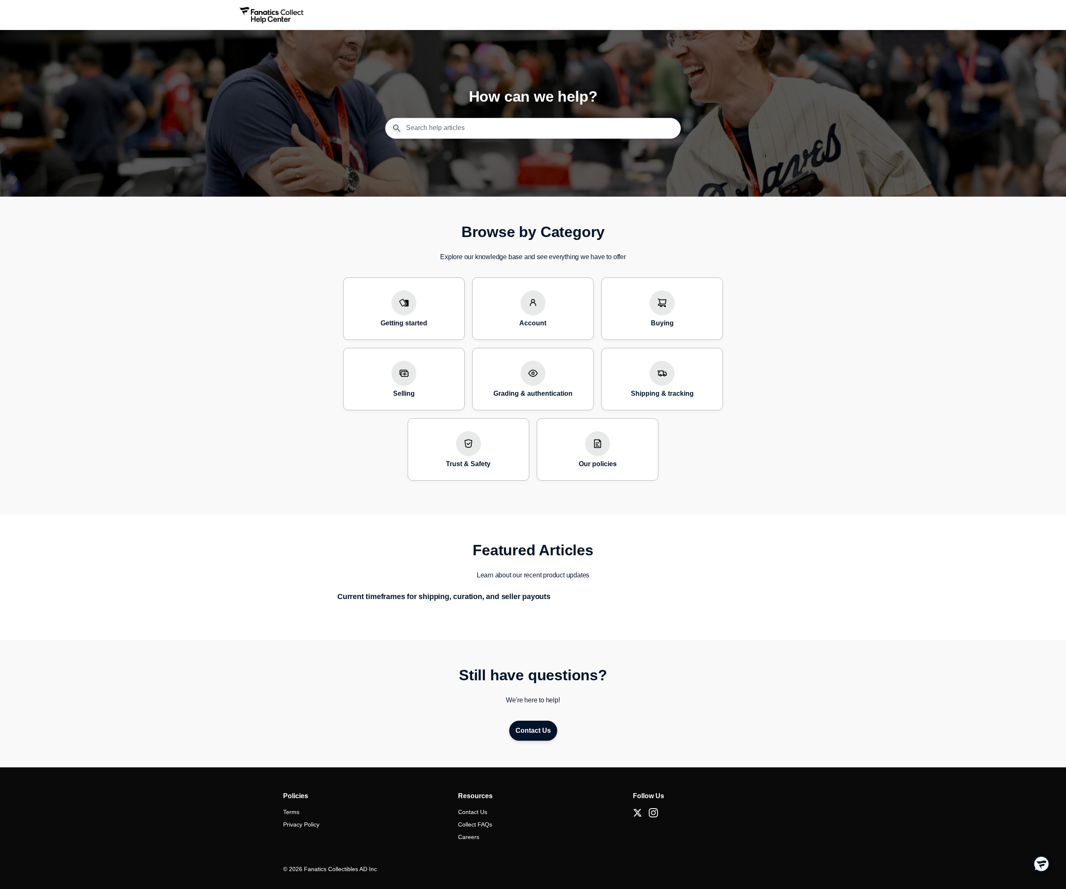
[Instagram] (653, 812)
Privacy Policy (301, 824)
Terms (291, 812)
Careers (468, 837)
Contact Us (472, 812)
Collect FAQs (475, 824)
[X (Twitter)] (637, 812)
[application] (1041, 864)
